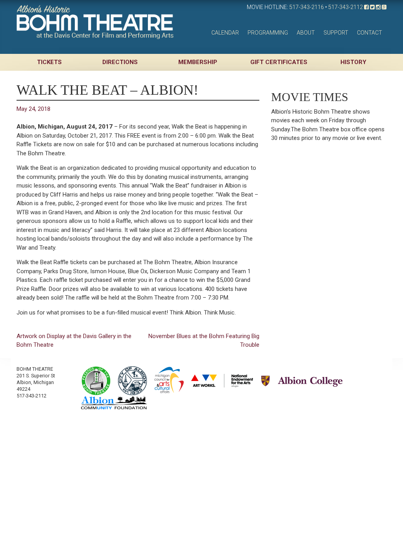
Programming (268, 32)
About (306, 32)
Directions (120, 62)
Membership (197, 62)
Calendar (225, 32)
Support (336, 32)
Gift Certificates (278, 62)
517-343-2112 (345, 7)
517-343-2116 (306, 7)
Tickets (49, 62)
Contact (369, 32)
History (353, 62)
